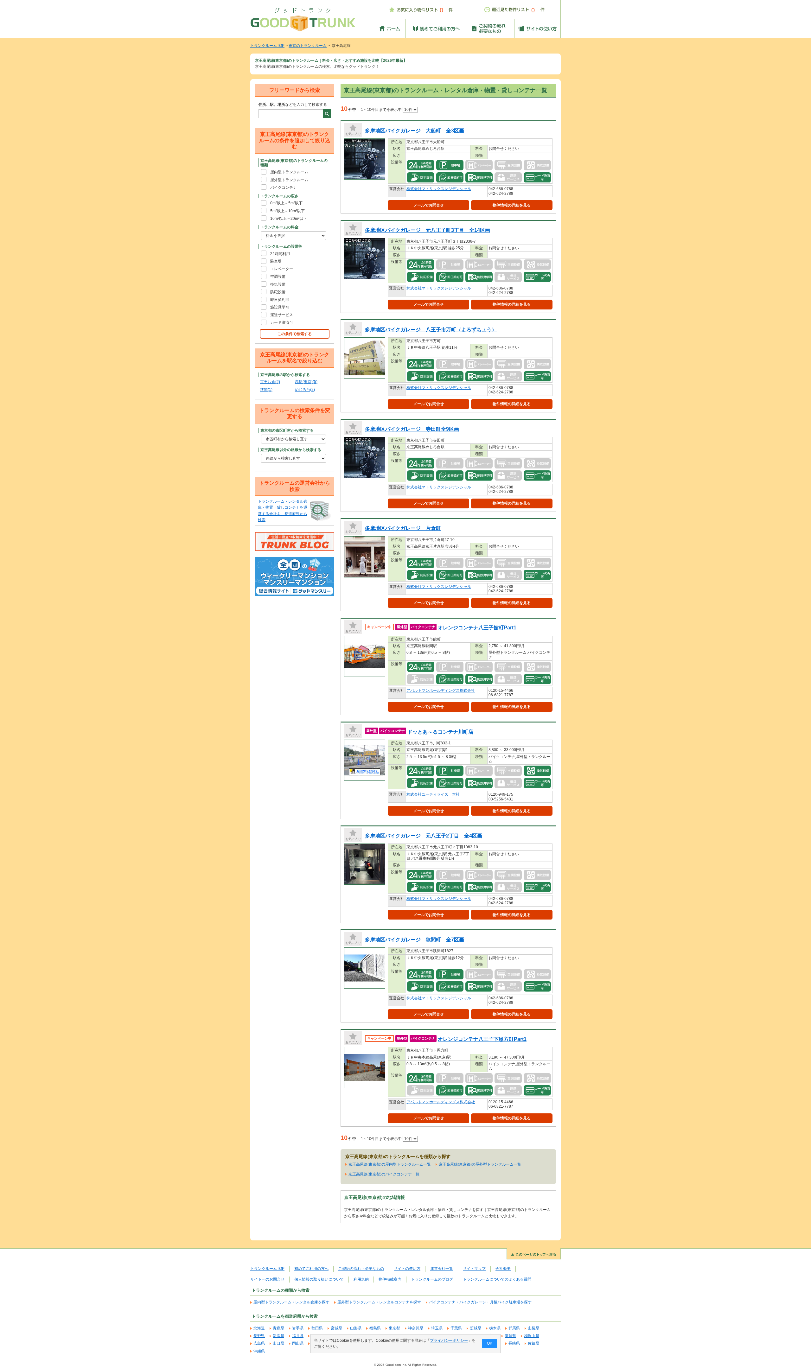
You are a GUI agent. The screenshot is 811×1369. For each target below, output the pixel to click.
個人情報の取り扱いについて (319, 1279)
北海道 (259, 1328)
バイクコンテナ (283, 187)
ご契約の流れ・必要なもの (361, 1268)
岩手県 (297, 1328)
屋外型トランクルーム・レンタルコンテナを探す (379, 1302)
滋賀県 (510, 1336)
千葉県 (456, 1328)
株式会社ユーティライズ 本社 (433, 794)
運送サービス (281, 315)
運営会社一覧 (441, 1268)
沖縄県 (259, 1351)
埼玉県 (437, 1328)
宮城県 (336, 1328)
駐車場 (276, 261)
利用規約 (361, 1279)
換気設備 (277, 284)
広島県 (259, 1343)
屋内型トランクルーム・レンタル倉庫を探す (291, 1302)
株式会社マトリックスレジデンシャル (438, 189)
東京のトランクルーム (308, 45)
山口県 (278, 1343)
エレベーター (281, 269)
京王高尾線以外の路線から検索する (290, 450)
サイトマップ (474, 1268)
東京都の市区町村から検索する (287, 430)
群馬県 (514, 1328)
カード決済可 (281, 322)
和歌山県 (531, 1336)
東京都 (394, 1328)
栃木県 (495, 1328)
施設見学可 (279, 307)
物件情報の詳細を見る (512, 205)
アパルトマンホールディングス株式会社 (440, 690)
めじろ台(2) (305, 389)
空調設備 (277, 276)
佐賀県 (533, 1343)
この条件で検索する (295, 334)
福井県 (297, 1336)
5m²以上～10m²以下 (287, 211)
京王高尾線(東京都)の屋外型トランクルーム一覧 (480, 1164)
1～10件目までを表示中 (382, 109)
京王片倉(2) (270, 381)
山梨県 (533, 1328)
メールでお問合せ (428, 205)
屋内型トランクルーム (289, 172)
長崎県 (514, 1343)
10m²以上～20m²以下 (288, 218)
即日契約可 (279, 299)
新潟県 (278, 1336)
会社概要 (503, 1268)
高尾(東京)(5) (306, 381)
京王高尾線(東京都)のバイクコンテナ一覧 (383, 1174)
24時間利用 (280, 254)
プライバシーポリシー (449, 1340)
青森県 (278, 1328)
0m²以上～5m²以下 (286, 203)
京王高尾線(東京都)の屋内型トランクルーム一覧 (389, 1164)
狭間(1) (266, 389)
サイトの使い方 (407, 1268)
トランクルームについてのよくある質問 (497, 1279)
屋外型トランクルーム (289, 180)
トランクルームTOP (267, 45)
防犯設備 (277, 292)
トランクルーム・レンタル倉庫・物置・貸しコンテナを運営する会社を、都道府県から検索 (282, 510)
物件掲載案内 (390, 1279)
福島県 (375, 1328)
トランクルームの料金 (279, 227)
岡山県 (297, 1343)
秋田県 (317, 1328)
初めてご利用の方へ (311, 1268)
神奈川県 (415, 1328)
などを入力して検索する (293, 104)
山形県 (355, 1328)
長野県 (259, 1336)
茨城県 (475, 1328)
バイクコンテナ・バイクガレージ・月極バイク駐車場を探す (480, 1302)
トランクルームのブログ (432, 1279)
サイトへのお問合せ (267, 1279)
